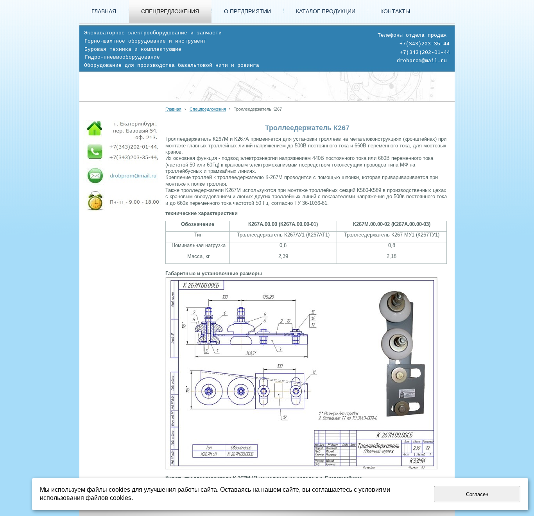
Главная (173, 109)
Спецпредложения (208, 109)
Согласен (477, 494)
